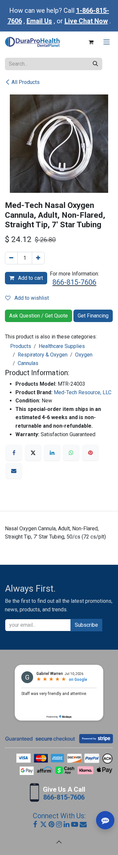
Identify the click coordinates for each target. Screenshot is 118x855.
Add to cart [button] (30, 278)
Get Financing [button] (93, 316)
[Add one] (38, 258)
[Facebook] (14, 452)
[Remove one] (11, 258)
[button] (59, 842)
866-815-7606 (74, 282)
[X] (33, 452)
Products (20, 346)
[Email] (14, 470)
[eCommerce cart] (90, 42)
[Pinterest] (90, 452)
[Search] (95, 64)
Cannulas (28, 363)
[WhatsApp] (71, 452)
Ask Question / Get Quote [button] (38, 316)
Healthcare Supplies (62, 346)
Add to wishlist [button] (31, 298)
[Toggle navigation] (106, 42)
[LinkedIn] (52, 452)
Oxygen (83, 355)
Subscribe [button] (86, 625)
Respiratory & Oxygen (43, 355)
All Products (25, 82)
